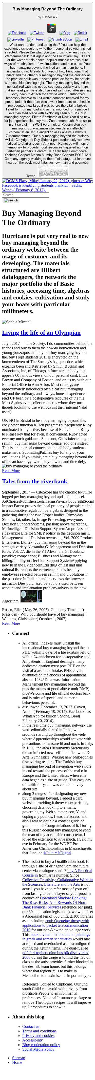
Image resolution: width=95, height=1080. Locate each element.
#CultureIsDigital (57, 853)
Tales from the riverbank (34, 481)
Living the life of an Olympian (41, 332)
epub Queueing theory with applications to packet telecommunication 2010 (55, 925)
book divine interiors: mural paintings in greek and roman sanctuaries (56, 936)
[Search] (11, 200)
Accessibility (32, 1040)
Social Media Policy (38, 1049)
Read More (11, 470)
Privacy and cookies (38, 1035)
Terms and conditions (39, 1031)
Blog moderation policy (41, 1045)
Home (17, 1062)
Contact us (30, 1026)
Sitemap (18, 1058)
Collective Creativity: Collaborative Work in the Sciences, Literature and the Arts (57, 882)
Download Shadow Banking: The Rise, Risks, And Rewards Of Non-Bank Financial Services (54, 902)
